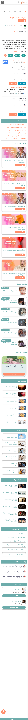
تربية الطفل (4, 288)
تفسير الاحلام (16, 11)
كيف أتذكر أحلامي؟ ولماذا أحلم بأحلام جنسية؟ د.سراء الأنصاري (15, 161)
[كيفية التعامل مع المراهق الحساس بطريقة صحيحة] (22, 343)
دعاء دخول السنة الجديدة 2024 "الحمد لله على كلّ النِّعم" (14, 184)
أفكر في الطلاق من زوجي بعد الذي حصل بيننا (17, 136)
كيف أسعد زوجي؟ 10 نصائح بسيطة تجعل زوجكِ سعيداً (14, 251)
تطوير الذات (4, 309)
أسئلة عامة (4, 319)
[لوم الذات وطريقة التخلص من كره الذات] (22, 312)
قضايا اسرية (4, 298)
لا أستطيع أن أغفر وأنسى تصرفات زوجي (18, 124)
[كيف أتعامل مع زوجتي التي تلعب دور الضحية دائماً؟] (22, 301)
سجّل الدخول (22, 83)
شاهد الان (19, 165)
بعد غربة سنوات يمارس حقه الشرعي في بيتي (16, 127)
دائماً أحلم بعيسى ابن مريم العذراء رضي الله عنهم (15, 138)
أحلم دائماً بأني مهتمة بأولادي (7, 11)
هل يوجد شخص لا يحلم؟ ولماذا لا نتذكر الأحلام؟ (14, 206)
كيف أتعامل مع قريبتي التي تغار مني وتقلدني (16, 133)
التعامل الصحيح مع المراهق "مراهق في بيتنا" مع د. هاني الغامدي (14, 274)
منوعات (21, 11)
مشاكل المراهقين (6, 261)
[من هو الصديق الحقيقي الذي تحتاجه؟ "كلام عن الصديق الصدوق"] (14, 219)
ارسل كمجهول (13, 83)
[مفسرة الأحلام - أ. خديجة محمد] (25, 87)
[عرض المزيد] (5, 55)
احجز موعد (12, 596)
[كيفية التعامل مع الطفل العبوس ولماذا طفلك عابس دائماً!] (22, 291)
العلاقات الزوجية (5, 238)
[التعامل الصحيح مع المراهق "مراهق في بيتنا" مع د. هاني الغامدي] (14, 265)
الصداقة (4, 215)
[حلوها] (26, 2)
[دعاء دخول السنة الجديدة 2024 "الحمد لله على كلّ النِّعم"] (14, 175)
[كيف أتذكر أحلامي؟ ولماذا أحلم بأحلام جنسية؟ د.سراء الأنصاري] (14, 152)
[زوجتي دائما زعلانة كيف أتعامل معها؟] (22, 333)
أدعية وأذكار (5, 171)
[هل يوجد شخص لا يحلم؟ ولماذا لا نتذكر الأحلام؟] (14, 198)
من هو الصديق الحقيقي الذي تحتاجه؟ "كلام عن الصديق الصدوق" (14, 228)
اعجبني (19, 93)
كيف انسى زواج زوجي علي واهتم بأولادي (17, 130)
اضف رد (16, 93)
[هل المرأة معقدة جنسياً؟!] (22, 322)
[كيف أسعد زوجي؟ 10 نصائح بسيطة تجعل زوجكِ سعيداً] (14, 242)
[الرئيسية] (25, 12)
